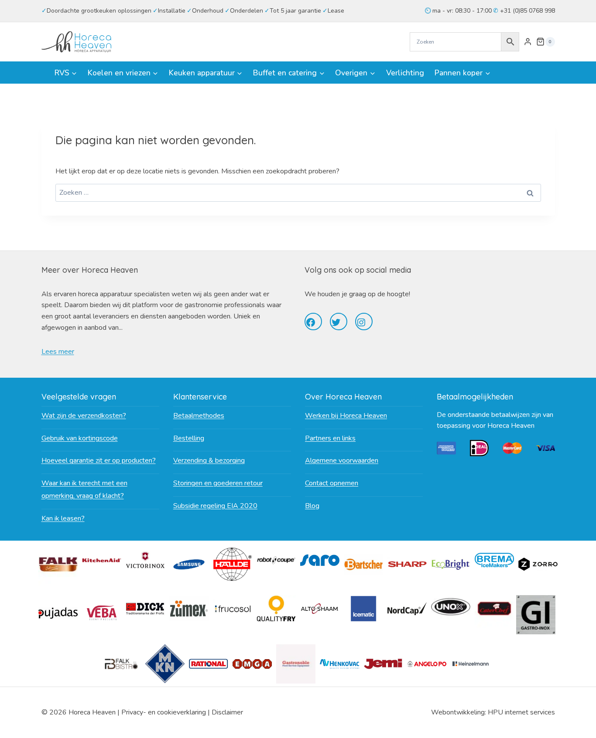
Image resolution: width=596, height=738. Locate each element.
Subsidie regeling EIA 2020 (215, 506)
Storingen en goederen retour (218, 483)
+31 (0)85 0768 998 (526, 11)
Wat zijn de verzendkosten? (83, 415)
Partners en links (330, 438)
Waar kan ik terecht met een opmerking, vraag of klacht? (84, 489)
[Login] (528, 42)
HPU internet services (521, 712)
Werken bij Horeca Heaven (346, 415)
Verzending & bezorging (209, 460)
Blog (312, 506)
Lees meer (57, 351)
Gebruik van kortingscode (79, 438)
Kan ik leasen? (63, 518)
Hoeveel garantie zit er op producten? (98, 460)
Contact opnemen (331, 483)
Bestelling (188, 438)
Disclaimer (227, 712)
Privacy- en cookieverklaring (163, 712)
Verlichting (405, 73)
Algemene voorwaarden (341, 460)
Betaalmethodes (198, 415)
